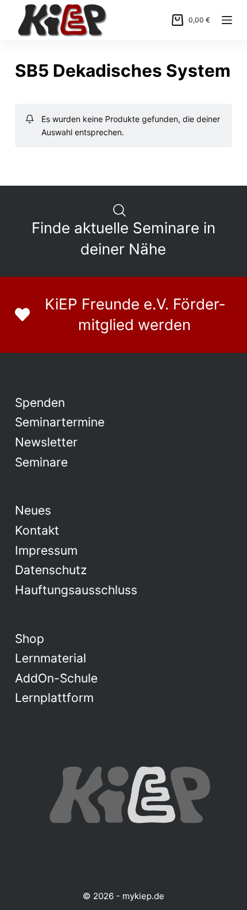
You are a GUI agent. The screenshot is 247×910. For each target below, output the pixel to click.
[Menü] (227, 20)
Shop (29, 638)
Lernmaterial (50, 658)
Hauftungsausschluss (76, 590)
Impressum (46, 550)
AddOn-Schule (56, 678)
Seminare (41, 462)
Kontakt (37, 530)
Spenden (40, 402)
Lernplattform (54, 698)
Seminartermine (60, 422)
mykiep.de (143, 896)
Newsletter (46, 442)
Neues (33, 510)
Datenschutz (51, 570)
